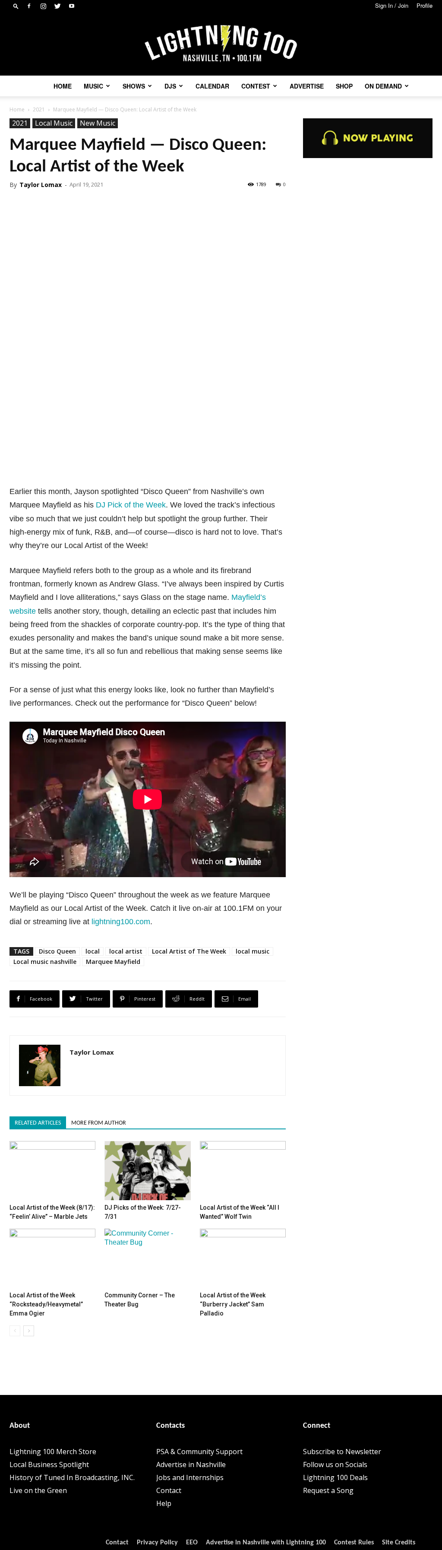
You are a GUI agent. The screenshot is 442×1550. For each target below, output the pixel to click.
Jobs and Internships (190, 1477)
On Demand (383, 86)
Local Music (54, 123)
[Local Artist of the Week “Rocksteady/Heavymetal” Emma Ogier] (52, 1258)
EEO (192, 1542)
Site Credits (398, 1542)
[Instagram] (43, 6)
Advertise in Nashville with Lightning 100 (266, 1542)
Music (93, 86)
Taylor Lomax (40, 185)
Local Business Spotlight (49, 1464)
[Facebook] (28, 6)
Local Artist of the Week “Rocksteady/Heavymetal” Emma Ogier (46, 1304)
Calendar (212, 86)
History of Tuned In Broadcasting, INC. (72, 1477)
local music (252, 951)
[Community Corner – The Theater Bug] (147, 1258)
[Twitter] (57, 6)
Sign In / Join (391, 5)
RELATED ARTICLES (38, 1123)
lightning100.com (121, 921)
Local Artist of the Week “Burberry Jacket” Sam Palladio (232, 1304)
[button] (15, 6)
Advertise (307, 86)
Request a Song (328, 1490)
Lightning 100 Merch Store (52, 1451)
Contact (168, 1490)
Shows (134, 86)
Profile (425, 5)
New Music (97, 123)
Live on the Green (38, 1490)
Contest (255, 86)
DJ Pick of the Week (131, 505)
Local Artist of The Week (189, 951)
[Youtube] (71, 6)
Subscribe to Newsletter (342, 1451)
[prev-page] (14, 1330)
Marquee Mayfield (113, 961)
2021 (39, 109)
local (92, 951)
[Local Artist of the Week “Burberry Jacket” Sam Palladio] (243, 1258)
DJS (170, 86)
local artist (125, 951)
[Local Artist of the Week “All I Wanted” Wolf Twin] (243, 1170)
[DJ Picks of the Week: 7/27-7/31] (147, 1170)
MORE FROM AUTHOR (98, 1123)
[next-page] (28, 1330)
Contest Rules (354, 1542)
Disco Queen (57, 951)
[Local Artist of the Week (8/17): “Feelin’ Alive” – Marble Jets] (52, 1170)
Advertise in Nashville (191, 1464)
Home (63, 86)
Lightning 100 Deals (335, 1477)
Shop (344, 86)
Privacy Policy (157, 1542)
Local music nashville (44, 961)
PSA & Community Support (199, 1451)
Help (163, 1503)
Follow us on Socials (335, 1464)
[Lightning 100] (221, 44)
